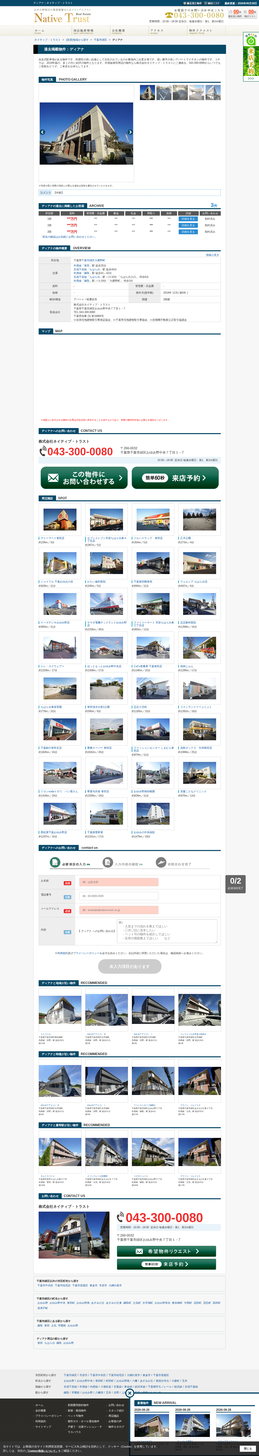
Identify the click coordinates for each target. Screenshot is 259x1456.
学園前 (62, 1325)
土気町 (137, 1303)
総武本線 (140, 1386)
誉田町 (71, 1303)
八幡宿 (99, 1392)
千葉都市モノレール (160, 1386)
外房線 (78, 265)
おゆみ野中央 (57, 1303)
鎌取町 (127, 1303)
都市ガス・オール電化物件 (83, 1421)
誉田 (86, 265)
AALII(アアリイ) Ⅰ (143, 1034)
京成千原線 (80, 269)
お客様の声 (115, 1421)
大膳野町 (100, 260)
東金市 (94, 1285)
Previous (42, 132)
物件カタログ (116, 1426)
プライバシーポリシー (86, 953)
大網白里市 (115, 1285)
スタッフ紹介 (116, 1410)
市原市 (103, 1285)
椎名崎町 (177, 1303)
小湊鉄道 (106, 1386)
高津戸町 (42, 1308)
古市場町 (147, 1303)
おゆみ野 (42, 1303)
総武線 (178, 1386)
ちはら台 (94, 269)
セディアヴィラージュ (228, 1441)
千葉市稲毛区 (63, 1285)
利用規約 (62, 953)
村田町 (110, 1380)
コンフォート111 (144, 1441)
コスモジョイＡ (141, 1176)
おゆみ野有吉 (162, 1303)
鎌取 (86, 273)
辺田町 (198, 1303)
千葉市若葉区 (80, 1285)
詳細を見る (188, 218)
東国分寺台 (162, 1380)
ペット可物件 (76, 1415)
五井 (184, 1380)
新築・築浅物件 (77, 1410)
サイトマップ (43, 1426)
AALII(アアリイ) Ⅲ (96, 1034)
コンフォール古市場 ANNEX (193, 1034)
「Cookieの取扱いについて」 (42, 1451)
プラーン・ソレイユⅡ (190, 1105)
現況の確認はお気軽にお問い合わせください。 (70, 236)
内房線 (94, 1386)
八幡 (134, 1380)
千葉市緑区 (88, 260)
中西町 (188, 1303)
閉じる (248, 1448)
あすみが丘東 (114, 1303)
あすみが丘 (97, 1303)
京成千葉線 (191, 1386)
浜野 (116, 1392)
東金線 (128, 1386)
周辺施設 (113, 1415)
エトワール (46, 1034)
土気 (53, 1325)
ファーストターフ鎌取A (144, 1105)
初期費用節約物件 (78, 1405)
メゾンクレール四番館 (97, 1176)
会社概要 (40, 1410)
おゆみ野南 (83, 1303)
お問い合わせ (116, 1405)
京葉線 (118, 1386)
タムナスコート (48, 1176)
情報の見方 (212, 255)
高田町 (217, 1303)
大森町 (175, 1380)
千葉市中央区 (45, 1285)
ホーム (39, 1405)
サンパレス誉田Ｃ (185, 1441)
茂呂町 (207, 1303)
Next (130, 132)
